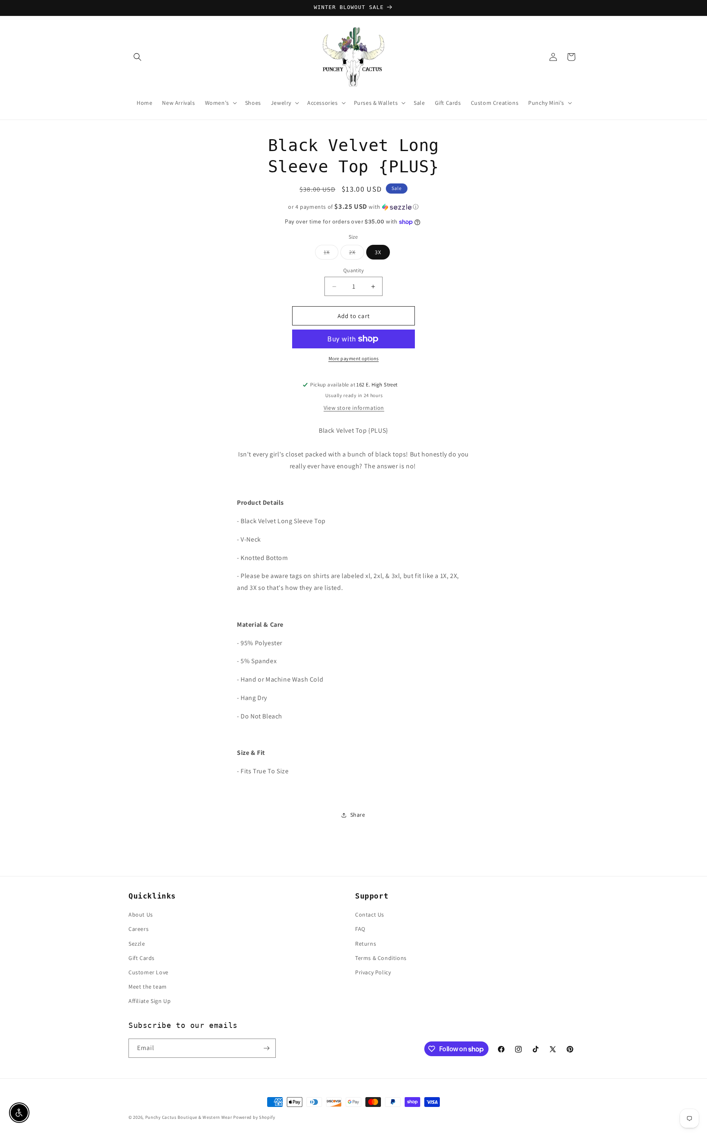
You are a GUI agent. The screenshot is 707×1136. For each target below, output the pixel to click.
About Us (140, 914)
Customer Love (148, 972)
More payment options (354, 358)
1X (331, 254)
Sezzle (136, 943)
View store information (354, 407)
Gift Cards (141, 958)
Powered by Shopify (254, 1117)
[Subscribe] (266, 1048)
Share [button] (357, 814)
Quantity (353, 270)
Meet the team (147, 986)
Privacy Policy (373, 972)
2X (356, 254)
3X (378, 252)
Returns (365, 943)
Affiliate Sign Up (149, 1001)
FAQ (360, 929)
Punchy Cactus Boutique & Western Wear (188, 1117)
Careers (138, 929)
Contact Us (369, 914)
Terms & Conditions (381, 958)
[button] (137, 57)
